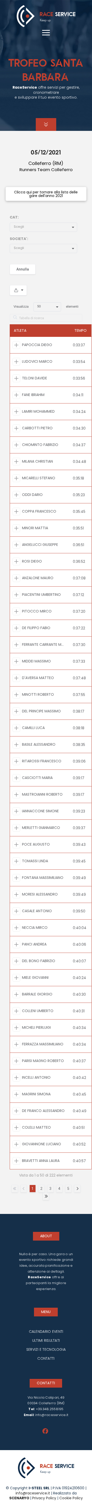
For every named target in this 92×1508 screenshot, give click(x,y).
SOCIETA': (19, 238)
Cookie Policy (70, 1498)
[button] (46, 32)
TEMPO (80, 330)
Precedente (23, 1188)
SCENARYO (19, 1498)
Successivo (77, 1188)
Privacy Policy (44, 1498)
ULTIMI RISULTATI (46, 1340)
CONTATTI (45, 1358)
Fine (46, 1196)
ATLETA (20, 330)
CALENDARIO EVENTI (46, 1331)
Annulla (22, 269)
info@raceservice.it (51, 1415)
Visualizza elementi (46, 306)
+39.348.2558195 (50, 1409)
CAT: (14, 217)
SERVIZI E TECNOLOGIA (46, 1349)
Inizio (15, 1188)
